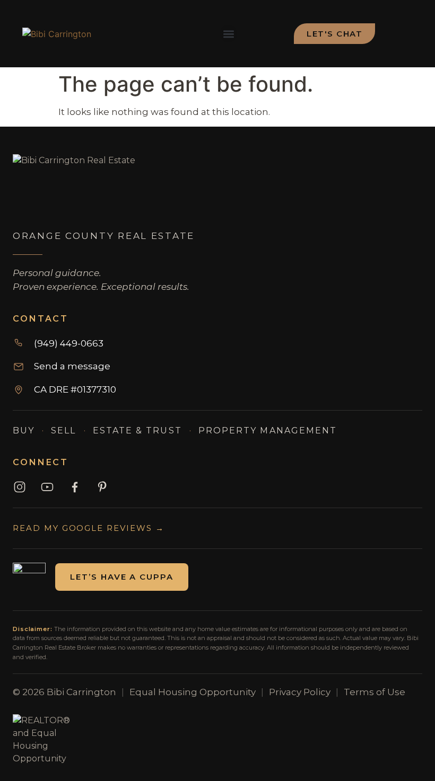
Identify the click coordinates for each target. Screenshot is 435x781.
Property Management (267, 430)
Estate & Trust (137, 430)
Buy (23, 430)
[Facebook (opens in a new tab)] (75, 487)
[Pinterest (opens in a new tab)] (102, 487)
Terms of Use (374, 692)
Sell (63, 430)
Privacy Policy (299, 692)
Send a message (72, 366)
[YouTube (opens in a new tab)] (47, 487)
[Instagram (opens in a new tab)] (20, 487)
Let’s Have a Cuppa (121, 577)
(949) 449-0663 (68, 343)
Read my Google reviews (88, 528)
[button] (228, 33)
